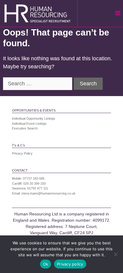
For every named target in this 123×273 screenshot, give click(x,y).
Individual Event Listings (29, 123)
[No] (116, 254)
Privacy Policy (22, 153)
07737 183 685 (33, 178)
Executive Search (25, 128)
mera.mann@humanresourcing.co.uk (48, 193)
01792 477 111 (37, 188)
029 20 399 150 (34, 183)
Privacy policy (70, 264)
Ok (45, 264)
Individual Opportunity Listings (33, 118)
